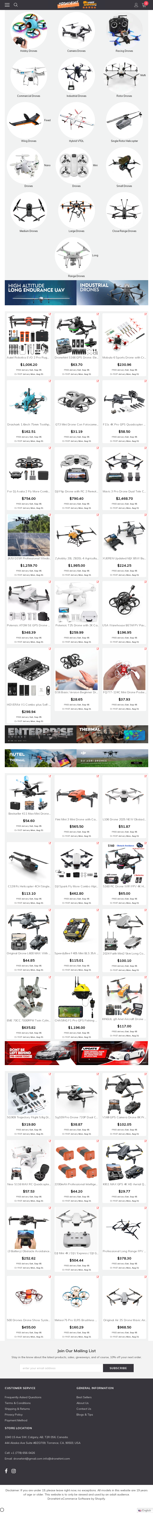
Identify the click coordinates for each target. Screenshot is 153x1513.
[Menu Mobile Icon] (7, 5)
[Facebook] (6, 1471)
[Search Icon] (16, 5)
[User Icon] (136, 5)
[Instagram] (14, 1471)
